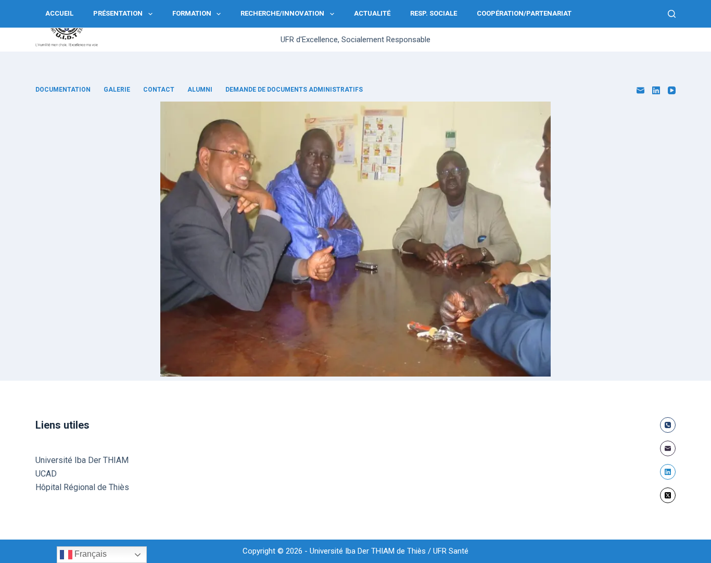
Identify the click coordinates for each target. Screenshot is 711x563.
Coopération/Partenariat (524, 13)
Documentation (63, 89)
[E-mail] (640, 90)
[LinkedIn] (656, 90)
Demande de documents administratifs (294, 89)
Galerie (117, 89)
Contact (158, 89)
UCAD (46, 474)
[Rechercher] (672, 14)
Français (89, 553)
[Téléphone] (668, 425)
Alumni (199, 89)
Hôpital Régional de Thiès (82, 487)
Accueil (59, 13)
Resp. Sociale (433, 13)
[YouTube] (672, 90)
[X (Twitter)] (668, 495)
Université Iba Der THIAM (82, 460)
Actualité (372, 13)
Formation (191, 13)
